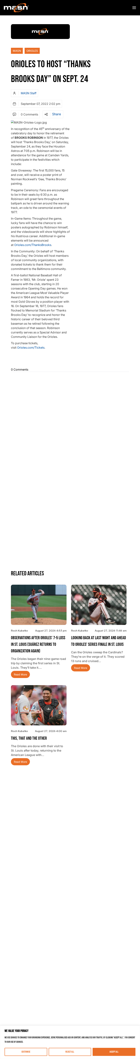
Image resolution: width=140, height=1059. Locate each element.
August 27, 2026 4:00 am (51, 731)
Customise (26, 1051)
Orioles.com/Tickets (30, 347)
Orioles (32, 51)
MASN (17, 51)
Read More (20, 674)
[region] (70, 1042)
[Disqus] (70, 420)
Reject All (69, 1051)
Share (56, 114)
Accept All (114, 1051)
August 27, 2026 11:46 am (111, 630)
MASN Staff (28, 93)
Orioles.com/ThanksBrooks (32, 245)
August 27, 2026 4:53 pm (51, 630)
